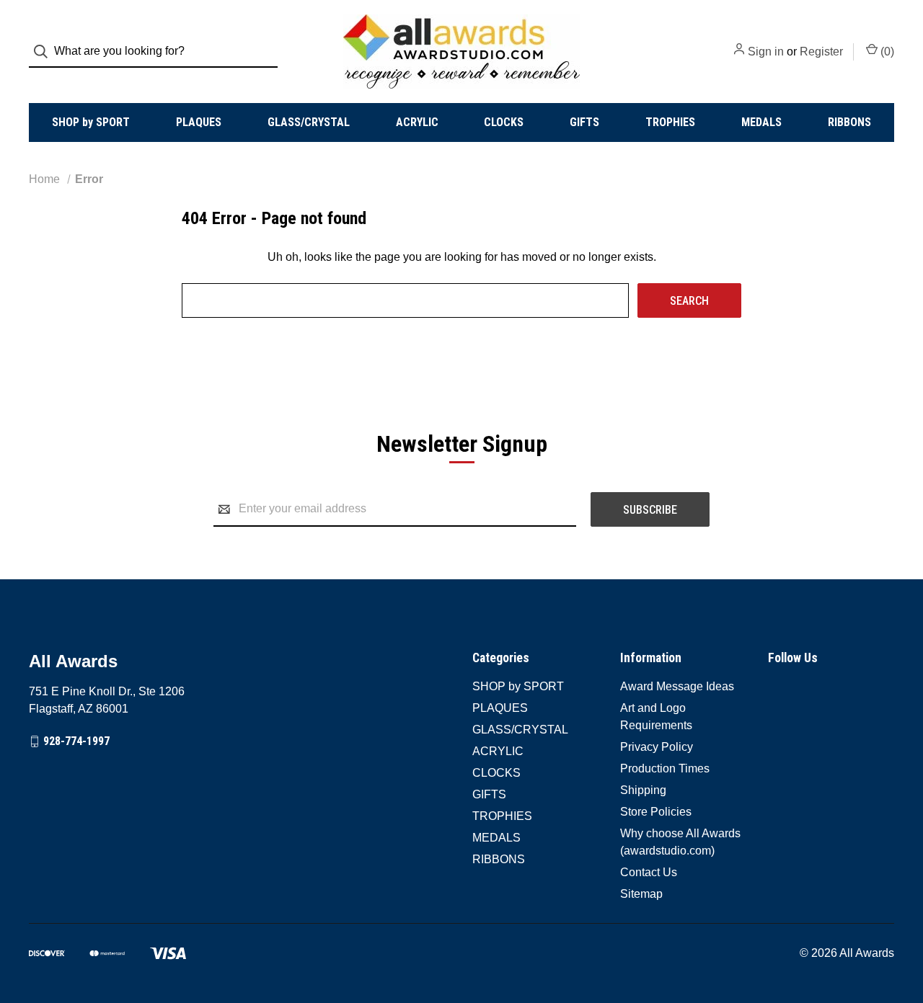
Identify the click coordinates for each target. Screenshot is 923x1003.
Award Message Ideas (677, 686)
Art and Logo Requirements (656, 716)
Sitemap (641, 894)
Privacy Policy (656, 747)
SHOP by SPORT (91, 122)
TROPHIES (670, 122)
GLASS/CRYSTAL (309, 122)
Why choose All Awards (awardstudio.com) (680, 842)
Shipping (643, 790)
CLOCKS (504, 122)
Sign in (766, 51)
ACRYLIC (417, 122)
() (886, 51)
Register (821, 51)
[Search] (45, 51)
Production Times (665, 768)
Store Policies (656, 812)
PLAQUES (198, 122)
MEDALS (761, 122)
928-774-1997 (76, 741)
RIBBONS (849, 122)
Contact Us (648, 872)
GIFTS (584, 122)
